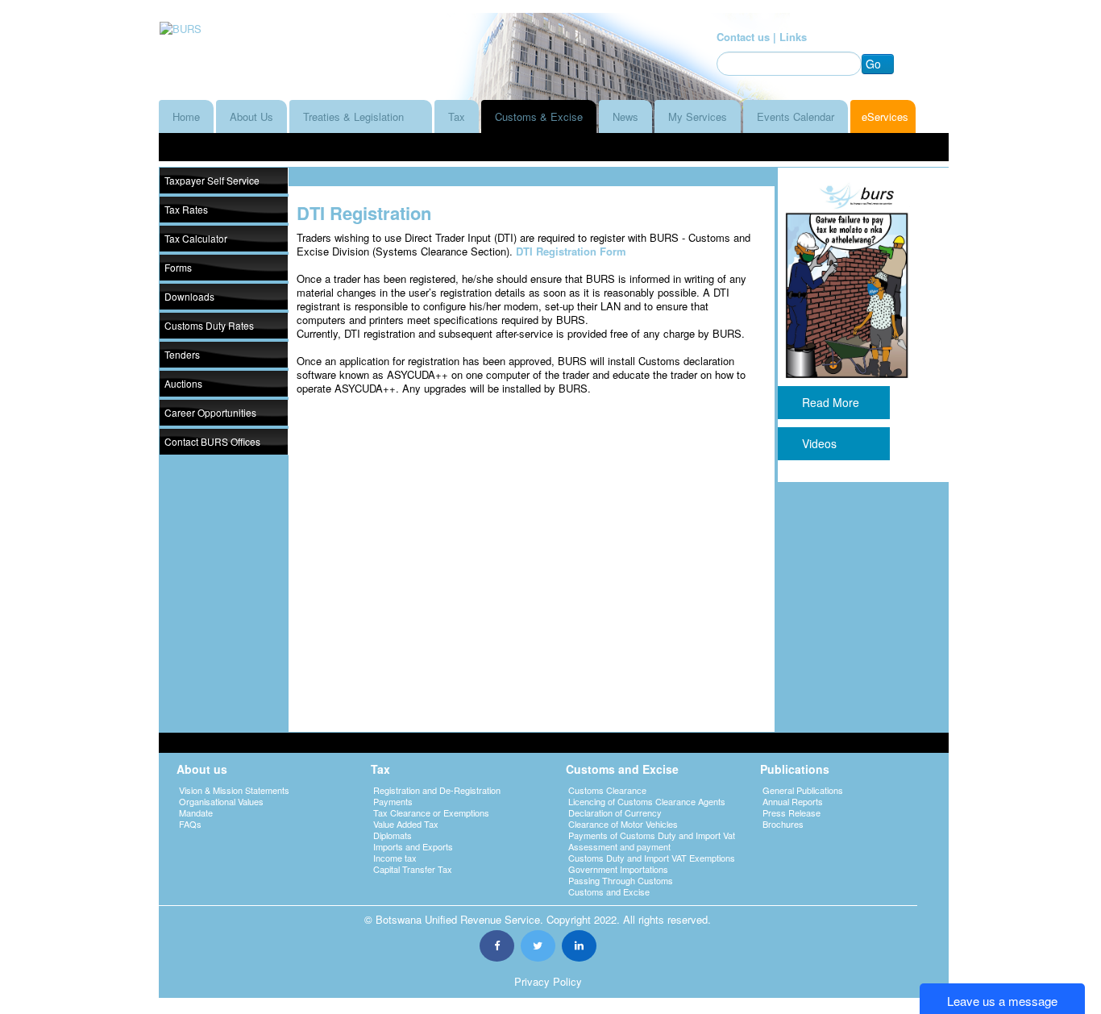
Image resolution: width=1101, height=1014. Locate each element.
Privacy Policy (548, 981)
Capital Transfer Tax (412, 868)
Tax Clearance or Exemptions (431, 812)
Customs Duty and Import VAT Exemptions (651, 857)
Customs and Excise (609, 891)
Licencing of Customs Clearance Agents (646, 801)
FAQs (190, 823)
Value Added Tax (405, 823)
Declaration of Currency (615, 812)
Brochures (783, 823)
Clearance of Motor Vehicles (623, 823)
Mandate (196, 812)
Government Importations (618, 868)
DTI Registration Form (572, 251)
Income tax (395, 857)
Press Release (791, 812)
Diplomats (392, 835)
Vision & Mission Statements (234, 789)
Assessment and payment (619, 846)
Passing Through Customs (620, 880)
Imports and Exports (413, 846)
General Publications (802, 789)
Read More (834, 402)
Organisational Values (221, 801)
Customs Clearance (607, 789)
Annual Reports (792, 801)
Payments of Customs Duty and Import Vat (651, 835)
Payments (393, 801)
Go (873, 64)
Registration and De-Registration (437, 789)
